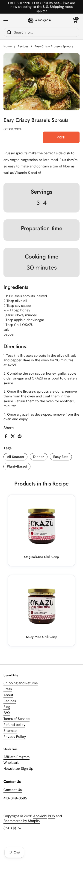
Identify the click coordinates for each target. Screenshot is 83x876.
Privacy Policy (14, 736)
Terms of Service (16, 718)
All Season (15, 456)
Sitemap (10, 730)
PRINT (61, 137)
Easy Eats (60, 456)
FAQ (6, 712)
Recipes (23, 46)
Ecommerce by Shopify (21, 821)
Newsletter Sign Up (18, 768)
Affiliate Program (16, 757)
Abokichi (40, 816)
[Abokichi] (40, 20)
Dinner (38, 456)
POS (51, 816)
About (8, 695)
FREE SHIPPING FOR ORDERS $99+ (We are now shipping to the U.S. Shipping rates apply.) (41, 6)
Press (7, 689)
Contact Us (12, 789)
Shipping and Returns (20, 683)
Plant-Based (17, 466)
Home (7, 46)
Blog (6, 706)
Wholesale (11, 762)
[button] (75, 20)
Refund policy (14, 724)
